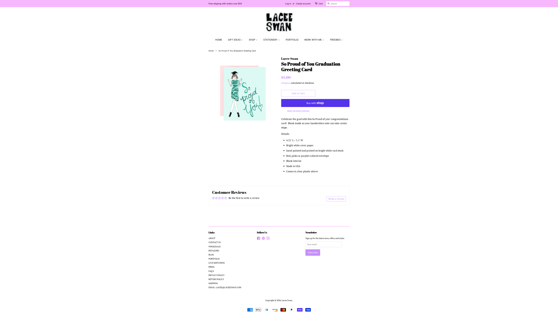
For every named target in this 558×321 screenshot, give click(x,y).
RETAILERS (214, 250)
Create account (303, 3)
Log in (288, 3)
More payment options (298, 110)
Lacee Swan (287, 300)
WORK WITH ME (313, 39)
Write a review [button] (336, 198)
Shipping (285, 82)
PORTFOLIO (292, 39)
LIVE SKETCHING (217, 262)
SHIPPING (213, 283)
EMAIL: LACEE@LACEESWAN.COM (225, 287)
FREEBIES (335, 39)
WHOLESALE (215, 246)
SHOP (252, 39)
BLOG (211, 254)
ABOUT (212, 238)
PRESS (211, 266)
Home (211, 51)
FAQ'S (211, 271)
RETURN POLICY (216, 279)
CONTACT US (215, 242)
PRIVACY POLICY (217, 275)
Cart (321, 3)
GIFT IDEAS (234, 39)
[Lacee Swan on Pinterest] (263, 238)
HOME (218, 39)
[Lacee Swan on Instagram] (268, 238)
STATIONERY (270, 39)
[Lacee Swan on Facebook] (258, 238)
